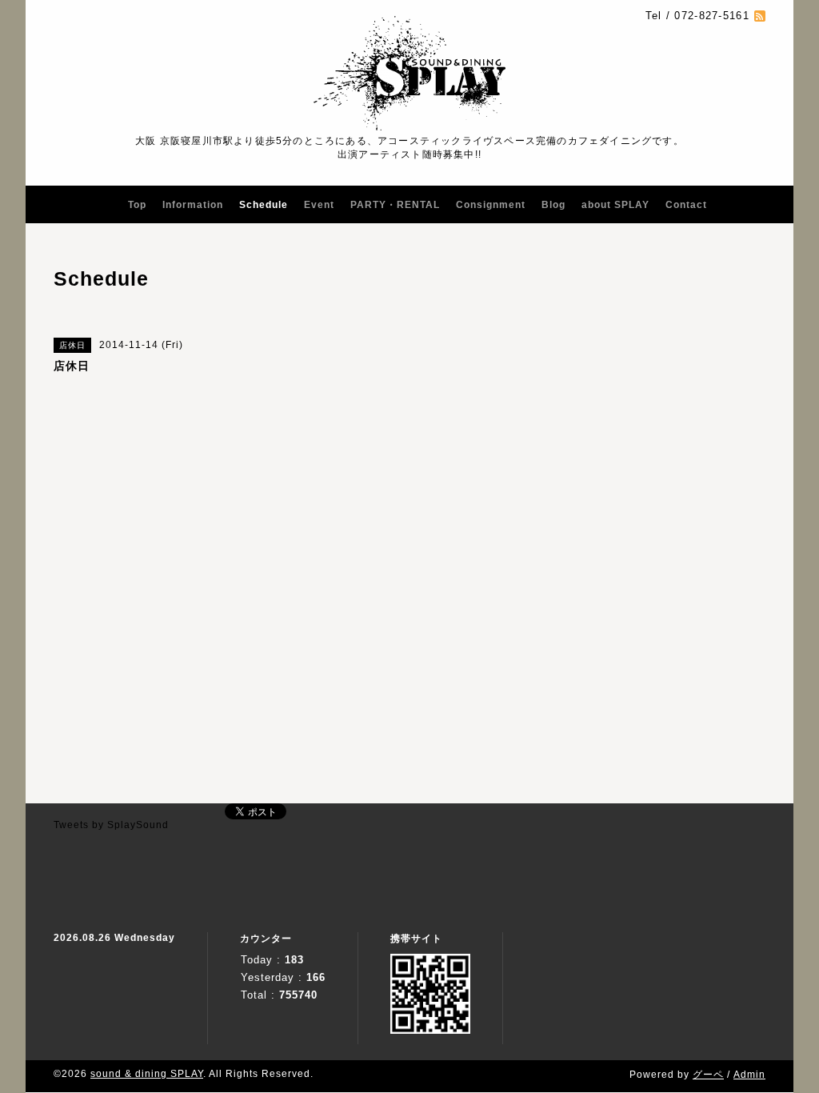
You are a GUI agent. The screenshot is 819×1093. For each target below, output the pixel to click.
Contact (686, 204)
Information (192, 204)
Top (137, 204)
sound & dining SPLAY (146, 1073)
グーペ (708, 1074)
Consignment (490, 204)
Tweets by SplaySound (111, 825)
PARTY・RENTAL (395, 204)
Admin (749, 1074)
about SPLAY (615, 204)
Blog (553, 204)
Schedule (263, 204)
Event (319, 204)
